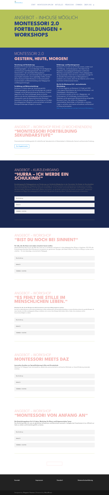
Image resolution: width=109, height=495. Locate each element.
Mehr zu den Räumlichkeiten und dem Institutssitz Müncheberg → (75, 108)
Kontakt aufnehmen (54, 463)
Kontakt (17, 480)
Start (33, 5)
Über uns (88, 5)
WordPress (48, 492)
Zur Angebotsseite (22, 146)
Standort (60, 480)
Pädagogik (69, 5)
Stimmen (79, 5)
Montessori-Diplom (45, 5)
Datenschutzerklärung (85, 480)
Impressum (39, 480)
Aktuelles (59, 5)
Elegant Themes (29, 492)
